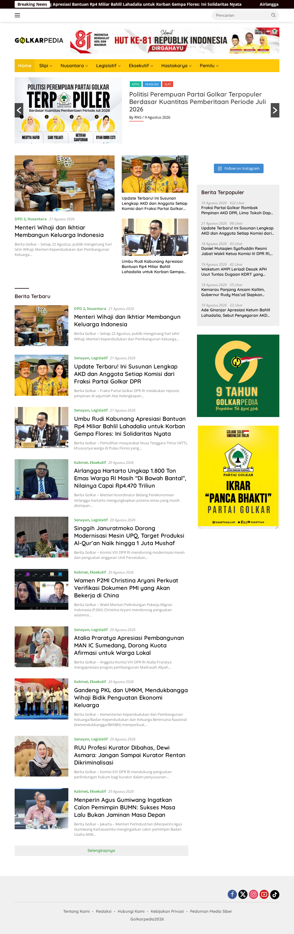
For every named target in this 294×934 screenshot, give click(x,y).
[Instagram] (253, 895)
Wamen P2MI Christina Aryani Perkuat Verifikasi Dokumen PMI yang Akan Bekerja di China (126, 588)
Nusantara (72, 65)
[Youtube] (264, 895)
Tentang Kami (76, 911)
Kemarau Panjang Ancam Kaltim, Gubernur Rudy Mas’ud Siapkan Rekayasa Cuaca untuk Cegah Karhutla (233, 292)
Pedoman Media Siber (211, 911)
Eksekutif (139, 65)
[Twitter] (242, 895)
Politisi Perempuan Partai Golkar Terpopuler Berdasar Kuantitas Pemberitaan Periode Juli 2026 (197, 101)
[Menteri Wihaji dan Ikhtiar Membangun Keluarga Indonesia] (65, 183)
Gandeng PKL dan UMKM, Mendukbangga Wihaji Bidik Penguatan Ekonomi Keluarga (131, 697)
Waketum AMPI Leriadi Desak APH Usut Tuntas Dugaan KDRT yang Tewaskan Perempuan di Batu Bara (235, 272)
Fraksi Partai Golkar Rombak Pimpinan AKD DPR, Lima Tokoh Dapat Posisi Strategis (238, 210)
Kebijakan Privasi (167, 911)
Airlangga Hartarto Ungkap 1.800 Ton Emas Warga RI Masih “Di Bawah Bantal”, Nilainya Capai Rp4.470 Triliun (130, 478)
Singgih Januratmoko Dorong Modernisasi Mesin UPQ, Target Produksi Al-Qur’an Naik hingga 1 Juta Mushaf (129, 535)
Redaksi (103, 911)
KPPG (135, 84)
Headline (152, 84)
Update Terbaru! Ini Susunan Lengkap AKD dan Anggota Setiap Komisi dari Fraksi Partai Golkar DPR (154, 203)
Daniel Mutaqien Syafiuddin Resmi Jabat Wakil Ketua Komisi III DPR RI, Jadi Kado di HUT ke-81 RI (235, 251)
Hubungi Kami (131, 911)
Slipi (43, 65)
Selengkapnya (101, 850)
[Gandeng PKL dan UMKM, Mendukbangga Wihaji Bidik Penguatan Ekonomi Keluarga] (41, 702)
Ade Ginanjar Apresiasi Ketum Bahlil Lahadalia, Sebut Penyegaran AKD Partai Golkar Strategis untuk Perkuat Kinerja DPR (237, 312)
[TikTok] (274, 894)
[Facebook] (232, 895)
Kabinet (81, 462)
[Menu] (18, 15)
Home (24, 65)
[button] (273, 15)
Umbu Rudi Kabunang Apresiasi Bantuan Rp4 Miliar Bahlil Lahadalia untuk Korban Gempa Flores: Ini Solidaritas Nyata (153, 267)
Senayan (81, 357)
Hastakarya (174, 65)
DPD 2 (20, 218)
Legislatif (106, 65)
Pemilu (207, 65)
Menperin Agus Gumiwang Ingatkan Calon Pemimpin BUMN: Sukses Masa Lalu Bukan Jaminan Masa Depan (124, 807)
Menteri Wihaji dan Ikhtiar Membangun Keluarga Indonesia (59, 231)
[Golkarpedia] (39, 40)
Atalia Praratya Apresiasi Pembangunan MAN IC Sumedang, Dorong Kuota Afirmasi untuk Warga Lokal (129, 645)
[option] (147, 110)
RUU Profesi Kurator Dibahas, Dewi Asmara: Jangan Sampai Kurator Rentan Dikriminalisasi (129, 755)
